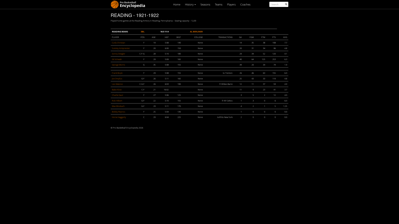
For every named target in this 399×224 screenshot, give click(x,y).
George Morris (118, 64)
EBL (142, 31)
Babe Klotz (117, 89)
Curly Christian (118, 42)
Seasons (205, 4)
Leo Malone (117, 84)
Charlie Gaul (117, 95)
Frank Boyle (117, 73)
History (189, 4)
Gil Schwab (117, 59)
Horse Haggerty (119, 117)
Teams (218, 4)
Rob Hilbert (117, 100)
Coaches (245, 4)
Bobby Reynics (118, 111)
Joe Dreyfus (117, 78)
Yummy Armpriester (121, 48)
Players (231, 4)
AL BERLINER (196, 31)
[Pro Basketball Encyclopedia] (129, 4)
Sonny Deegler (118, 53)
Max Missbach (118, 106)
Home (176, 4)
